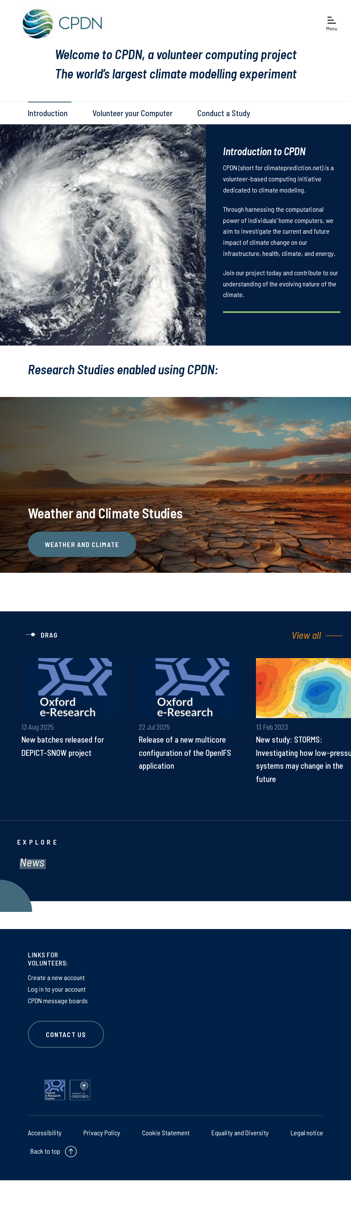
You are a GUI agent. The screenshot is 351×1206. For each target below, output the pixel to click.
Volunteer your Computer (132, 113)
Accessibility (45, 1132)
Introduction (48, 113)
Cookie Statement (166, 1132)
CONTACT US (66, 1034)
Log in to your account (57, 989)
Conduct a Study (223, 113)
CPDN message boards (58, 1000)
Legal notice (307, 1132)
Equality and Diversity (240, 1132)
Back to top (45, 1151)
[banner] (59, 23)
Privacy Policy (101, 1132)
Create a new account (56, 977)
